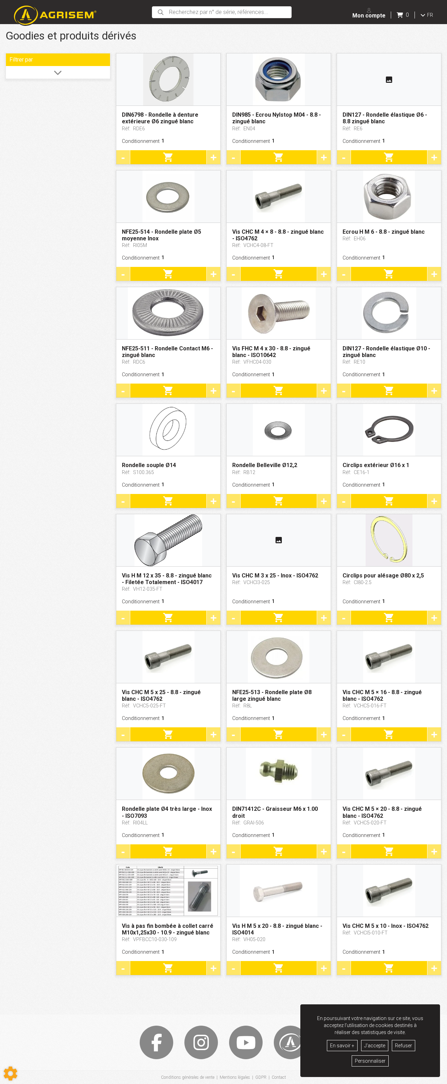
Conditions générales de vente (187, 1077)
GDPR (260, 1077)
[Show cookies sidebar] (10, 1074)
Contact (279, 1077)
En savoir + (342, 1045)
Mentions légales (235, 1077)
